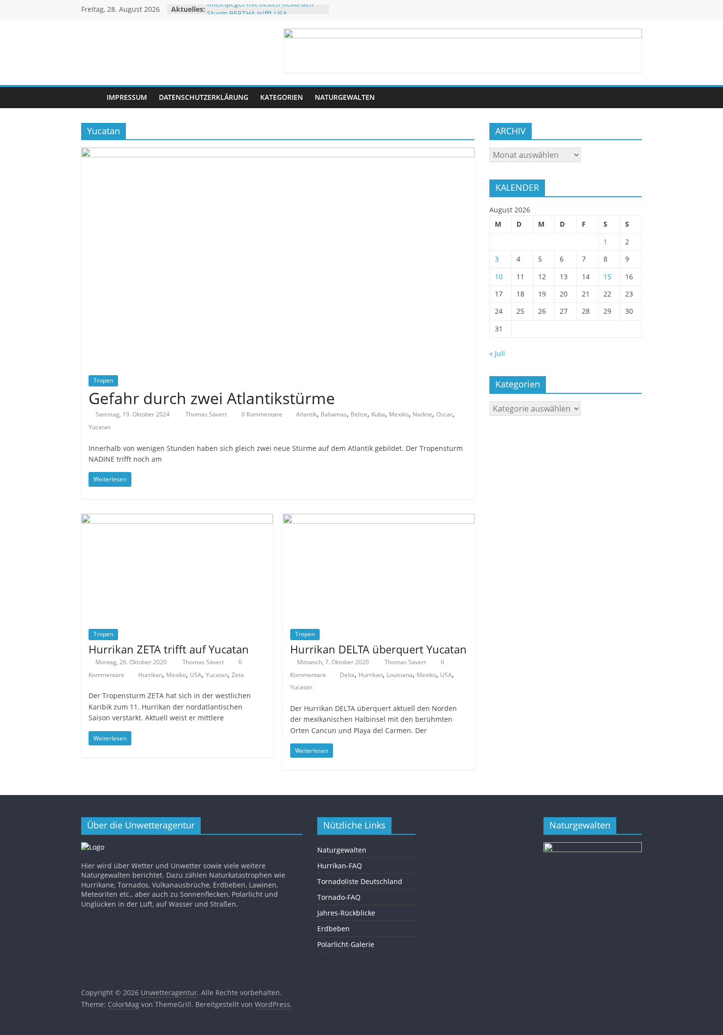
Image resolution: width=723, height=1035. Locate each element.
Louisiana (400, 675)
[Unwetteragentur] (91, 98)
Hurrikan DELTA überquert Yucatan (378, 649)
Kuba (378, 414)
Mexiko (399, 414)
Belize (359, 414)
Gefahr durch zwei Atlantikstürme (212, 398)
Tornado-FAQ (339, 897)
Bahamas (334, 414)
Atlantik (306, 414)
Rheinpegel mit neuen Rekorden (260, 9)
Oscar (444, 414)
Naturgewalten (345, 97)
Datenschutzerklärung (203, 97)
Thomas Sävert (206, 414)
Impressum (127, 97)
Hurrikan (150, 675)
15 (607, 276)
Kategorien (281, 97)
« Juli (497, 353)
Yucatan (100, 427)
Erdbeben (333, 928)
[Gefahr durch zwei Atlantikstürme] (278, 153)
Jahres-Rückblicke (346, 912)
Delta (347, 675)
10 (499, 276)
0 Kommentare (261, 414)
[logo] (92, 847)
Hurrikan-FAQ (339, 865)
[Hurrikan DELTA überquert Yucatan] (379, 519)
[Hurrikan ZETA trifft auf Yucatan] (177, 519)
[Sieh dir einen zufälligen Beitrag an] (632, 97)
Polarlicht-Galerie (345, 944)
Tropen (103, 380)
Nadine (422, 414)
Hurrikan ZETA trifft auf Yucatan (169, 649)
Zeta (238, 675)
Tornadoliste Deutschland (359, 881)
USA (196, 675)
